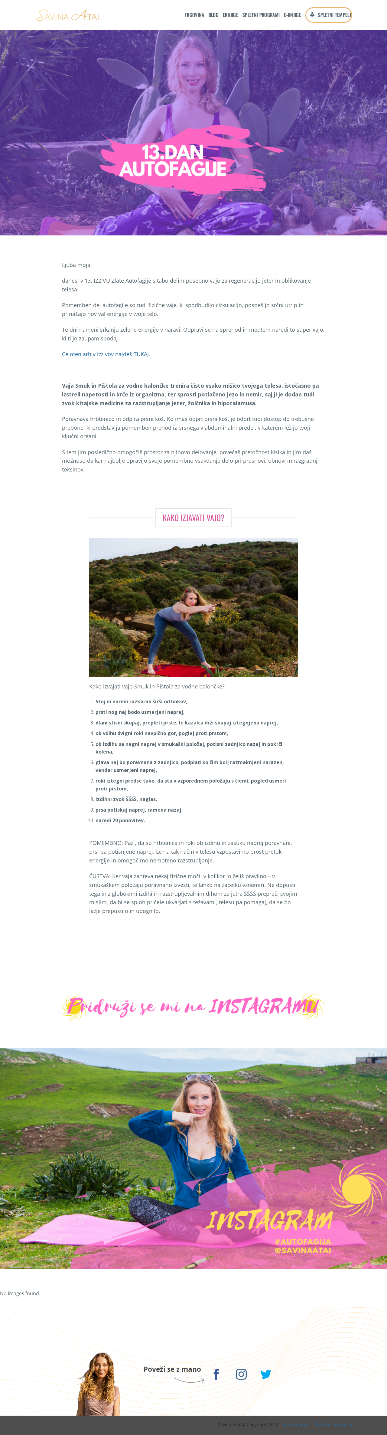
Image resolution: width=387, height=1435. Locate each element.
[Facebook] (216, 1375)
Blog (214, 14)
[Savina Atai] (67, 15)
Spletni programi (261, 14)
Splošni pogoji (296, 1424)
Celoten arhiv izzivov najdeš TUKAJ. (106, 354)
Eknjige (230, 14)
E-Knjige (292, 14)
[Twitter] (266, 1375)
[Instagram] (241, 1375)
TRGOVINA (194, 14)
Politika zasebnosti (333, 1424)
